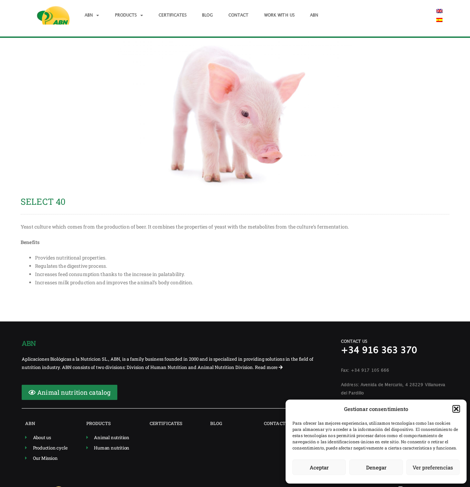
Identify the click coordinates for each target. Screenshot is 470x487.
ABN (89, 15)
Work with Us (279, 15)
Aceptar (319, 467)
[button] (456, 408)
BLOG (207, 15)
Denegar (376, 467)
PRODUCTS (126, 15)
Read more (267, 367)
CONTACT (238, 15)
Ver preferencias (433, 467)
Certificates (173, 15)
